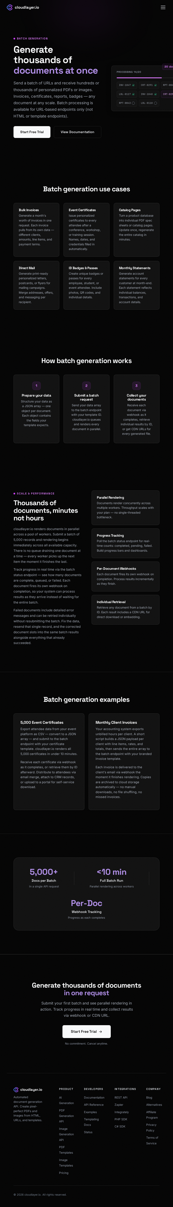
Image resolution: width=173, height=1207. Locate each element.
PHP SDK (121, 1119)
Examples (90, 1112)
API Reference (94, 1104)
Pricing (63, 1173)
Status (88, 1132)
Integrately (122, 1112)
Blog (149, 1097)
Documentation (94, 1097)
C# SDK (120, 1126)
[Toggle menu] (163, 7)
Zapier (119, 1104)
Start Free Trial (32, 132)
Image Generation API (66, 1134)
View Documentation (77, 132)
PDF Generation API (66, 1116)
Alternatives (154, 1104)
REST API (121, 1097)
